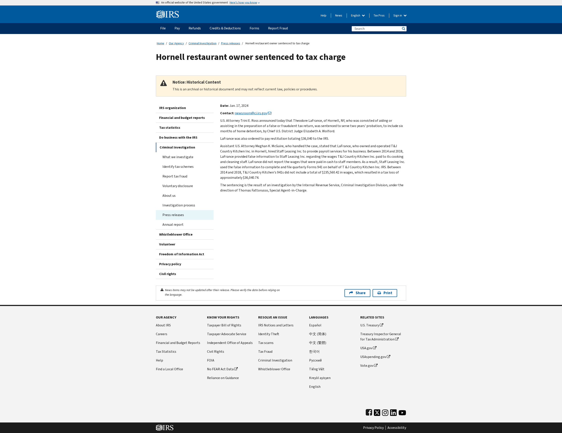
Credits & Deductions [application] (225, 28)
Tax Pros (379, 15)
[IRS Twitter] (377, 412)
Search (403, 28)
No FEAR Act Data (220, 369)
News (338, 15)
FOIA (210, 360)
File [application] (163, 28)
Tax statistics (169, 127)
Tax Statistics (166, 351)
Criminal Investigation (202, 43)
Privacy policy (170, 264)
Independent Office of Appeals (230, 342)
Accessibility (396, 428)
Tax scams (266, 342)
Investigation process (178, 205)
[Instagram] (385, 412)
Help (323, 15)
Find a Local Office (169, 369)
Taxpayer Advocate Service (226, 334)
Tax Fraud (265, 351)
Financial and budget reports (182, 117)
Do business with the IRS (178, 137)
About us (169, 195)
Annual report (173, 224)
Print (388, 292)
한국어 (314, 351)
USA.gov (366, 348)
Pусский (315, 360)
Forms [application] (254, 28)
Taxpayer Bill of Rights (224, 325)
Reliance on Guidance (223, 378)
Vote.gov (366, 365)
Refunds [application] (195, 28)
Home (160, 43)
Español (315, 325)
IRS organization (172, 108)
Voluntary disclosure (177, 186)
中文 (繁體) (317, 342)
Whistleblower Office (176, 234)
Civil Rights (215, 351)
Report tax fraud (174, 176)
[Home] (167, 13)
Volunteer (167, 244)
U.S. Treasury (369, 325)
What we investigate (177, 157)
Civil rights (167, 274)
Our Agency (176, 43)
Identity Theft (268, 334)
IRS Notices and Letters (276, 325)
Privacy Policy (373, 428)
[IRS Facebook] (369, 412)
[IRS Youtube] (402, 412)
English (356, 15)
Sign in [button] (398, 15)
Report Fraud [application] (278, 28)
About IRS (163, 325)
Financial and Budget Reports (178, 342)
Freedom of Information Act (181, 254)
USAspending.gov (373, 356)
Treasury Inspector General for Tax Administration (380, 337)
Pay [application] (177, 28)
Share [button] (361, 292)
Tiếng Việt (316, 369)
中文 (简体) (317, 334)
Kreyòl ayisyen (320, 378)
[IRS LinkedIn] (393, 412)
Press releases (230, 43)
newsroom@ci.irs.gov (251, 113)
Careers (161, 334)
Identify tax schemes (178, 166)
